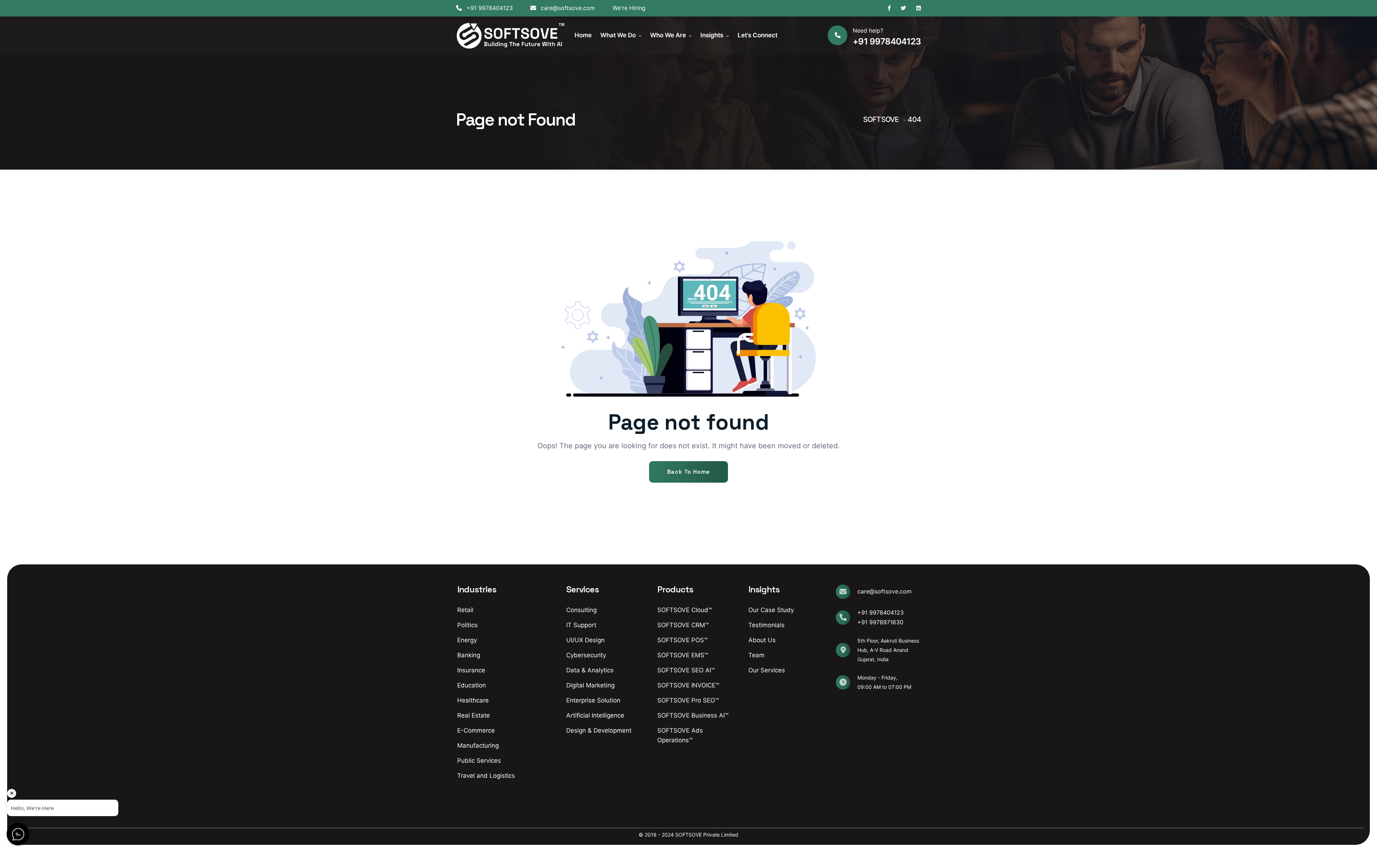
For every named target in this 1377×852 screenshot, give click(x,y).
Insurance (471, 670)
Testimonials (766, 625)
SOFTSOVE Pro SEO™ (688, 700)
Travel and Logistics (486, 775)
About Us (762, 640)
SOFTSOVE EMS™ (682, 655)
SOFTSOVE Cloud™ (684, 610)
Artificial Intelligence (595, 715)
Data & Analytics (590, 670)
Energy (467, 640)
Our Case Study (771, 610)
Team (756, 655)
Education (471, 685)
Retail (465, 610)
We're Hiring (628, 7)
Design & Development (598, 730)
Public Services (479, 760)
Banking (468, 655)
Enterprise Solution (593, 700)
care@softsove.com (567, 7)
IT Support (581, 625)
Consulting (581, 610)
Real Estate (473, 715)
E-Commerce (476, 730)
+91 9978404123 (489, 7)
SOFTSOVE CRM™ (683, 625)
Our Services (766, 670)
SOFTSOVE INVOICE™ (688, 685)
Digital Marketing (590, 685)
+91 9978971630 (880, 622)
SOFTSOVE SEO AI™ (686, 670)
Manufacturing (478, 745)
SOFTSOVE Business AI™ (692, 715)
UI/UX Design (585, 640)
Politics (467, 625)
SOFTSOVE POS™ (682, 640)
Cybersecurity (586, 655)
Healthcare (473, 700)
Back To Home (688, 471)
